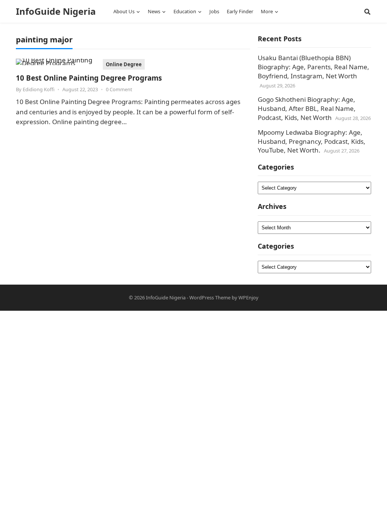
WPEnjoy (248, 297)
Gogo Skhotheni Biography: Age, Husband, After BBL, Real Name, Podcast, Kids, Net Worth (307, 108)
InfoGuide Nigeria (56, 11)
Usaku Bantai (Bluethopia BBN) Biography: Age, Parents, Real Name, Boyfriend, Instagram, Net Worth (313, 66)
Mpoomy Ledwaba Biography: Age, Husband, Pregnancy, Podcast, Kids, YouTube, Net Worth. (311, 141)
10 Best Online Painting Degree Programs (89, 78)
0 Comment (119, 89)
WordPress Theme (210, 297)
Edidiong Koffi (38, 89)
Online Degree (124, 64)
